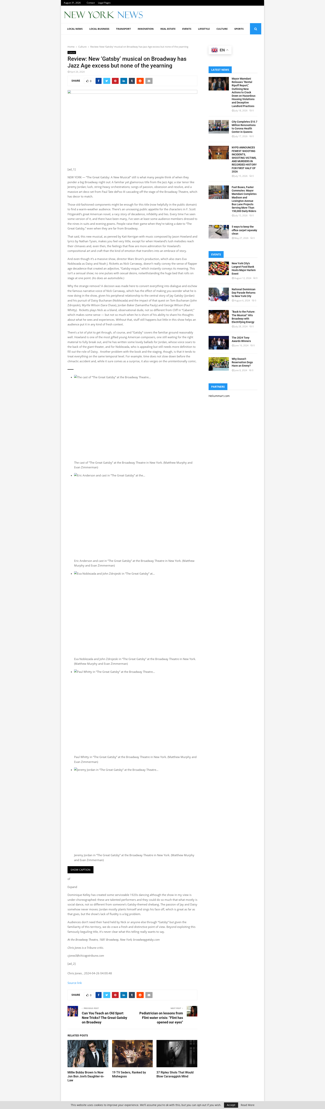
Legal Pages (104, 2)
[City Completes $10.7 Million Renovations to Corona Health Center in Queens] (219, 127)
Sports (239, 28)
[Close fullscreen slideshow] (71, 369)
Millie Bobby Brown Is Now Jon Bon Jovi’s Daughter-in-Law (86, 1076)
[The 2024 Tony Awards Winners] (219, 342)
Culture (222, 28)
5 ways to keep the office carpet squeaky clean (244, 230)
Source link (75, 983)
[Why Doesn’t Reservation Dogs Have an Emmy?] (219, 364)
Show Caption (80, 869)
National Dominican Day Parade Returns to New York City (243, 293)
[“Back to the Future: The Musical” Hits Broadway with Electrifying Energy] (219, 317)
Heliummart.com (219, 396)
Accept (231, 1105)
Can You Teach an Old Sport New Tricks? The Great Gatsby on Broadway (104, 1017)
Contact (91, 2)
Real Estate (167, 28)
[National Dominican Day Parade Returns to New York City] (219, 294)
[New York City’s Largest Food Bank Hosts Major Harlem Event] (219, 268)
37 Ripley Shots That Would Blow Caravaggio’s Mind (175, 1074)
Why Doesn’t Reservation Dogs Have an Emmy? (242, 362)
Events (186, 28)
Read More (247, 1105)
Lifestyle (204, 28)
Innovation (146, 28)
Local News (75, 28)
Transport (123, 28)
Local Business (99, 28)
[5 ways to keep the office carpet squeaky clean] (219, 232)
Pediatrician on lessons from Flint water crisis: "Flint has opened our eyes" (161, 1017)
